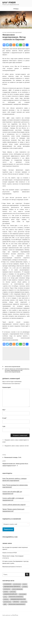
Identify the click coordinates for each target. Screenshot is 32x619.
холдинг (6, 591)
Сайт (3, 426)
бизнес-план (23, 601)
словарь (25, 586)
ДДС (5, 604)
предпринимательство (16, 370)
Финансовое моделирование (12, 366)
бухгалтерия (23, 594)
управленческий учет (10, 594)
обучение (7, 370)
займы (5, 596)
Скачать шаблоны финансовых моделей (13, 504)
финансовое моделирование (12, 371)
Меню (17, 9)
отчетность (7, 589)
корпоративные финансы (22, 369)
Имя (4, 410)
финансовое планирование (16, 596)
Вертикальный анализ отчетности (12, 566)
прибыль (6, 599)
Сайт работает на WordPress (10, 615)
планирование (7, 584)
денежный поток (7, 601)
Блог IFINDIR (9, 2)
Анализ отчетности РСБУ (9, 552)
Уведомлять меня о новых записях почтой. (17, 446)
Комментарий (6, 387)
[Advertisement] (16, 353)
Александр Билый (16, 32)
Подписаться (8, 529)
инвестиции (12, 591)
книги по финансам (10, 369)
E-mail (4, 418)
